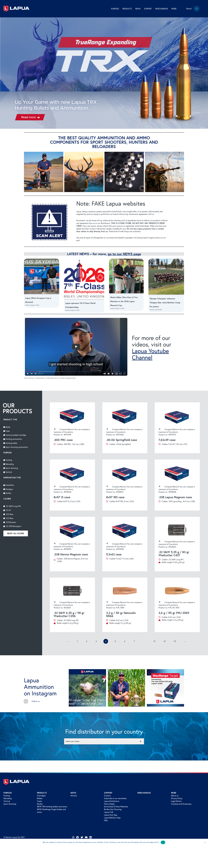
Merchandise (161, 8)
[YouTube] (86, 837)
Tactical (6, 801)
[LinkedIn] (90, 837)
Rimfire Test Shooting (113, 809)
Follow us (35, 701)
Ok (163, 842)
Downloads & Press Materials (116, 806)
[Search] (196, 10)
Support (108, 792)
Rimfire (40, 804)
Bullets (39, 798)
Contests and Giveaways (181, 804)
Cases (39, 801)
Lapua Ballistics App (112, 817)
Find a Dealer (109, 804)
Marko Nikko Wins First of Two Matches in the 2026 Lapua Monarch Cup (124, 301)
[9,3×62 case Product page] (124, 544)
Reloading (7, 798)
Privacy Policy (176, 798)
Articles (74, 795)
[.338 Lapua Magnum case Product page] (177, 485)
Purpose (7, 792)
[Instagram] (73, 837)
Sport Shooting (9, 804)
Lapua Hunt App (110, 815)
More (173, 792)
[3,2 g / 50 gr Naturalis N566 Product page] (124, 605)
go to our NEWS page (124, 254)
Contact (107, 795)
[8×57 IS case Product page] (72, 485)
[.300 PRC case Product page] (72, 427)
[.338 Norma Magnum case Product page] (72, 544)
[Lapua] (16, 9)
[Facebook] (77, 837)
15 (175, 641)
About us (174, 795)
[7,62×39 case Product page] (177, 427)
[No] (205, 842)
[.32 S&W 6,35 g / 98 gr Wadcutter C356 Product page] (72, 605)
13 (154, 641)
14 (165, 641)
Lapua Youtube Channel (150, 354)
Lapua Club (108, 812)
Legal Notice (176, 801)
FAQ (106, 820)
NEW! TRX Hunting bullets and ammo (52, 806)
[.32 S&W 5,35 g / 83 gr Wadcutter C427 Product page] (177, 544)
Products (42, 792)
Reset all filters (15, 533)
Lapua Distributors (111, 801)
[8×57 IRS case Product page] (124, 485)
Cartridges (41, 795)
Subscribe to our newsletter (115, 798)
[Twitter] (81, 837)
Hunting (6, 795)
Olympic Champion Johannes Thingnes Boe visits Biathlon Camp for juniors (165, 302)
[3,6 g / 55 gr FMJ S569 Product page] (177, 605)
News (73, 792)
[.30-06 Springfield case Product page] (124, 427)
